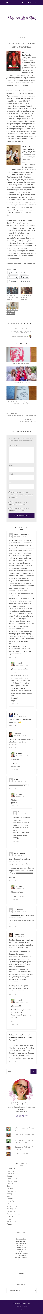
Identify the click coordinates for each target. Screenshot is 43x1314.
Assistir (16, 331)
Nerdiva (21, 1251)
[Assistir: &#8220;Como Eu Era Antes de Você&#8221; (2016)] (12, 305)
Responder (12, 657)
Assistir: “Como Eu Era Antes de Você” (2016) (12, 311)
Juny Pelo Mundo (21, 1243)
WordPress (19, 1306)
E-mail (11, 474)
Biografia (23, 331)
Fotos (8, 1219)
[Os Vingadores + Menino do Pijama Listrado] (12, 290)
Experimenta (11, 1191)
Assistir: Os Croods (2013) (24, 1135)
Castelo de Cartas (21, 1239)
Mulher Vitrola (21, 1249)
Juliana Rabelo (21, 1245)
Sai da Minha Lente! (21, 1257)
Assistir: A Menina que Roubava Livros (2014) (26, 297)
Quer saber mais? (21, 1111)
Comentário (13, 445)
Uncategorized (12, 1209)
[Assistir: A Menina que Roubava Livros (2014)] (26, 290)
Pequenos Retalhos (21, 1253)
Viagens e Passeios (13, 1214)
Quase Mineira (21, 1255)
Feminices (10, 1171)
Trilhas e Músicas (12, 1206)
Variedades (10, 1211)
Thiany (16, 714)
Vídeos (9, 1224)
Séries (8, 1204)
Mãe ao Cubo (21, 1247)
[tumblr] (30, 324)
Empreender (11, 1168)
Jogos (8, 1196)
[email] (33, 324)
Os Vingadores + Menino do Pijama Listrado (12, 297)
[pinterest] (27, 324)
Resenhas (21, 37)
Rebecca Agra (19, 853)
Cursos (9, 1176)
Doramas (9, 1189)
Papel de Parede (12, 1178)
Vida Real (9, 1216)
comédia (31, 331)
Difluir (25, 1306)
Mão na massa (11, 1181)
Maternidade (11, 1221)
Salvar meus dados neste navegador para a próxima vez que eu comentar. (20, 495)
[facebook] (24, 324)
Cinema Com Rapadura (25, 264)
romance (24, 332)
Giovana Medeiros (21, 1241)
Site (9, 482)
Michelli (19, 663)
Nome (11, 465)
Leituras (9, 1199)
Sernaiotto (21, 1260)
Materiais (10, 1201)
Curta (21, 1273)
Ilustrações (10, 1173)
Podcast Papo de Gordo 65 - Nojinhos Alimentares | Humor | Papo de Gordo (21, 1037)
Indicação (10, 1194)
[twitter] (22, 324)
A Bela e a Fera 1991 (21, 1154)
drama (18, 332)
